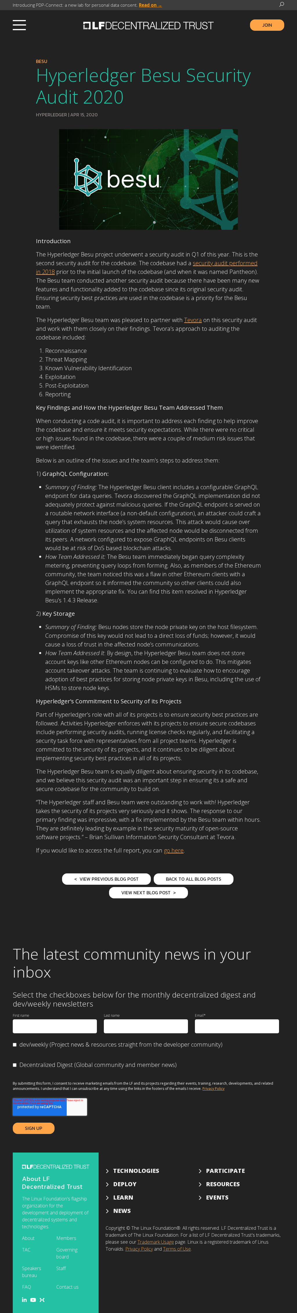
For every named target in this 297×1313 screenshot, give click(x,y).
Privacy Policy (213, 1088)
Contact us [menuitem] (67, 1287)
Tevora (193, 320)
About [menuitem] (28, 1238)
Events (217, 1197)
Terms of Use (177, 1249)
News (122, 1211)
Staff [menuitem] (61, 1268)
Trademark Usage (155, 1242)
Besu (41, 61)
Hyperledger (51, 114)
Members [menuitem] (66, 1238)
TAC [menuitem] (26, 1250)
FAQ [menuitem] (26, 1287)
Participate (225, 1171)
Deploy (125, 1184)
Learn (123, 1197)
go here (174, 850)
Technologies (136, 1171)
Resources (223, 1184)
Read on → (150, 5)
